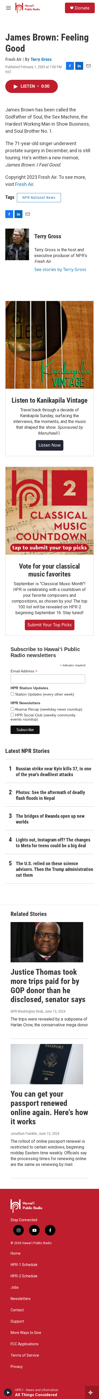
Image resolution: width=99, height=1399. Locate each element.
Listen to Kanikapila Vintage (49, 400)
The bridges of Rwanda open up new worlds (50, 819)
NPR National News (38, 197)
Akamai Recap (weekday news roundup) (48, 709)
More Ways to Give (26, 1333)
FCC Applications (25, 1344)
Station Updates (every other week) (44, 694)
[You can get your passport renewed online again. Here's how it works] (47, 1064)
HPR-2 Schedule (24, 1276)
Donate (82, 8)
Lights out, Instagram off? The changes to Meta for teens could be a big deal (53, 842)
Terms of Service (25, 1355)
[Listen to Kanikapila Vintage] (49, 345)
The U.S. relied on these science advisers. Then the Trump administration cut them (54, 869)
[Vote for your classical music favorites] (49, 511)
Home (16, 1253)
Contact (17, 1310)
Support (17, 1321)
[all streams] (92, 1392)
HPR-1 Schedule (24, 1265)
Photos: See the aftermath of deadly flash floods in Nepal (50, 795)
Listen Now (50, 445)
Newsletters (21, 1299)
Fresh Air (24, 184)
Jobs (15, 1287)
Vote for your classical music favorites (49, 570)
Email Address (24, 671)
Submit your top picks (49, 625)
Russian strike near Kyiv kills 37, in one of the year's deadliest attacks (53, 771)
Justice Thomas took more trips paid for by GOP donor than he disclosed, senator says (48, 985)
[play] (8, 1392)
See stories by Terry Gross (60, 269)
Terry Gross (41, 59)
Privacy (17, 1367)
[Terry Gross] (17, 244)
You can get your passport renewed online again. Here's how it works (49, 1107)
